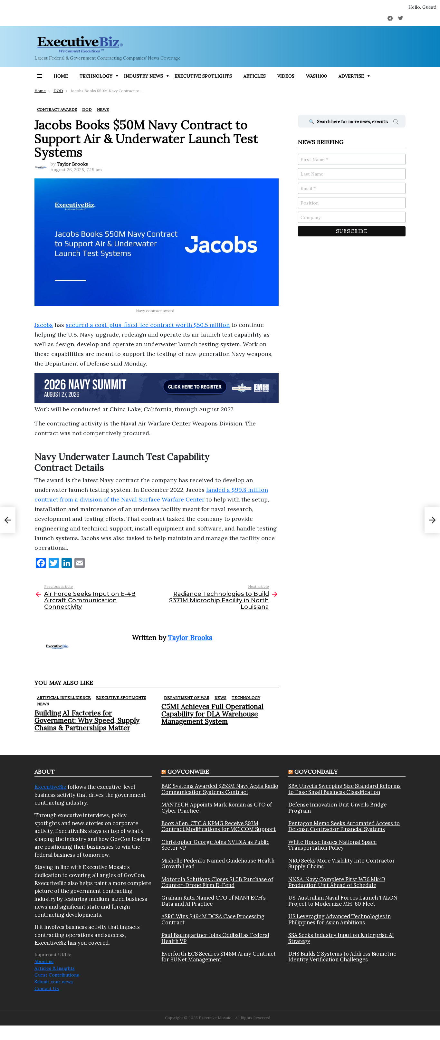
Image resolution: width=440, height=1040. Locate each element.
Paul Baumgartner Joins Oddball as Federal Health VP (215, 938)
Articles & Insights (54, 968)
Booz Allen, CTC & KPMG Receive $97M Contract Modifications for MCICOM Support (218, 826)
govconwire (188, 771)
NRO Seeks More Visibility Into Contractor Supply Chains (341, 864)
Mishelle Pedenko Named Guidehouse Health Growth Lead (217, 864)
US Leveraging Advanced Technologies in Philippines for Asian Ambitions (339, 919)
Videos (285, 76)
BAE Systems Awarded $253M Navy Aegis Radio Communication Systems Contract (219, 789)
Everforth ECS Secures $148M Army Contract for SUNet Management (218, 957)
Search (395, 122)
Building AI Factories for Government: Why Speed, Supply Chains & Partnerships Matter (86, 720)
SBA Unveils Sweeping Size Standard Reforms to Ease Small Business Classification (344, 789)
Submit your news (53, 982)
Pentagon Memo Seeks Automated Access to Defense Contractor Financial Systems (344, 826)
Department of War (186, 697)
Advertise (351, 76)
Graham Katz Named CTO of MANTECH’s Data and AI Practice (213, 901)
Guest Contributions (56, 975)
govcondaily (316, 771)
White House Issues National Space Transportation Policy (332, 845)
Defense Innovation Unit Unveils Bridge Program (337, 808)
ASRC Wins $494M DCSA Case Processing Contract (212, 919)
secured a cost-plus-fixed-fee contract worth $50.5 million (148, 325)
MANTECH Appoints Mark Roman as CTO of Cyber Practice (216, 808)
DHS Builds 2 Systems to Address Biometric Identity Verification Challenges (342, 957)
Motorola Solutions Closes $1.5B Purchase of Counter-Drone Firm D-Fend (217, 882)
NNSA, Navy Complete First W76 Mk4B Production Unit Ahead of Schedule (336, 882)
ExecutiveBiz (50, 787)
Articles (255, 76)
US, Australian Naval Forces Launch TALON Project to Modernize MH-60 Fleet (342, 901)
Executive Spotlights (203, 76)
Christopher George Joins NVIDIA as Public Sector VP (215, 845)
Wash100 (316, 76)
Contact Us (46, 988)
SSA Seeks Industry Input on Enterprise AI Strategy (341, 938)
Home (61, 76)
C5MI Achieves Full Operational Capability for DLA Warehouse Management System (212, 714)
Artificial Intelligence (64, 697)
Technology (96, 76)
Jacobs (43, 325)
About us (43, 961)
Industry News (143, 76)
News (43, 703)
